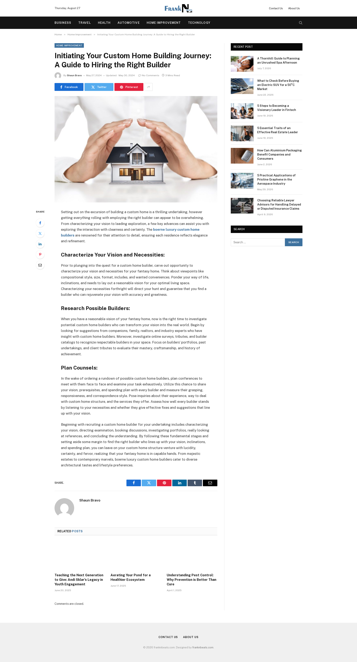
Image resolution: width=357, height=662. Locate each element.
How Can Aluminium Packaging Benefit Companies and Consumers (279, 154)
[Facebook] (40, 223)
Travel (84, 22)
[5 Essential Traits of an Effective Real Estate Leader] (242, 133)
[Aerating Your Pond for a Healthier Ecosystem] (136, 555)
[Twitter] (40, 233)
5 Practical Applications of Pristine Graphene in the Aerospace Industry (276, 179)
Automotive (128, 22)
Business (63, 22)
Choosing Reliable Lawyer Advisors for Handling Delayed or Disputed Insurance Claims (279, 204)
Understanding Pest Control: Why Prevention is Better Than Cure (191, 579)
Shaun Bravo (74, 75)
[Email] (40, 265)
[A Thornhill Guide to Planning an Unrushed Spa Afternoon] (242, 64)
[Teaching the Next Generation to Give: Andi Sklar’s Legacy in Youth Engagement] (80, 555)
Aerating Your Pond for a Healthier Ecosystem (131, 577)
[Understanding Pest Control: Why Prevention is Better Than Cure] (192, 555)
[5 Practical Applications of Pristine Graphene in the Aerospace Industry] (242, 181)
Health (104, 22)
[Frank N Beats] (178, 8)
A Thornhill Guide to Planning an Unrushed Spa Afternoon (278, 60)
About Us (294, 8)
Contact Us (276, 8)
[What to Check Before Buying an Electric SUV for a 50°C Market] (242, 86)
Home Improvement (164, 22)
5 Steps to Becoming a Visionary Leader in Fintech (276, 108)
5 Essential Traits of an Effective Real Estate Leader (277, 130)
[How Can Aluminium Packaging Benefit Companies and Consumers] (242, 156)
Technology (199, 22)
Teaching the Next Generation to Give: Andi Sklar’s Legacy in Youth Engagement (79, 579)
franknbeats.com (202, 647)
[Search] (300, 22)
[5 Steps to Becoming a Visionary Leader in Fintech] (242, 111)
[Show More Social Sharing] (148, 87)
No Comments (150, 75)
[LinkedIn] (40, 244)
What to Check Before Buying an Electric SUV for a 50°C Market (278, 85)
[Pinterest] (40, 254)
